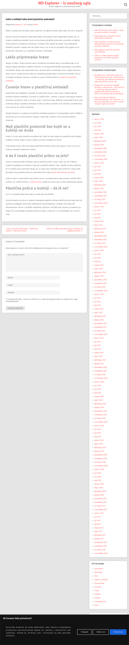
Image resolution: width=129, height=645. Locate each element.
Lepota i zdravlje (101, 580)
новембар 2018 (100, 458)
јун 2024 (97, 214)
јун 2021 (97, 345)
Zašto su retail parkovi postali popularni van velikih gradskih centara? (106, 57)
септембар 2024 (101, 203)
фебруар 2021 (100, 360)
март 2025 (98, 181)
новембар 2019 (100, 415)
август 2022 (99, 294)
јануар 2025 (99, 188)
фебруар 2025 (100, 185)
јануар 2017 (99, 539)
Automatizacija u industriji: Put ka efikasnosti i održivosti (107, 37)
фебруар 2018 (100, 491)
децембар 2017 (100, 499)
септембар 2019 (101, 422)
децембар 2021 (100, 323)
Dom (96, 576)
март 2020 (98, 400)
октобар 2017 (99, 506)
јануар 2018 (99, 495)
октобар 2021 (99, 331)
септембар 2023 (100, 247)
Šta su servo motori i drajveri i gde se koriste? (109, 103)
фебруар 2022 (100, 316)
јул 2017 (97, 517)
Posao (96, 591)
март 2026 (98, 137)
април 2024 (99, 221)
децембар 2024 (100, 192)
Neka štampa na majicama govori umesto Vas (109, 80)
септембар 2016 (101, 553)
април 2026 (99, 134)
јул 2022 (97, 298)
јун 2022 (97, 302)
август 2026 (99, 119)
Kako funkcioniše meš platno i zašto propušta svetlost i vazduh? (108, 31)
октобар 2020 (100, 375)
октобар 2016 (100, 550)
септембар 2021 (100, 334)
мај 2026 (97, 130)
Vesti (96, 605)
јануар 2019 (99, 451)
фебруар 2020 (100, 404)
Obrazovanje (99, 583)
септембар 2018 (101, 466)
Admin (35, 25)
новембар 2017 (100, 502)
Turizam (97, 598)
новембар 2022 (100, 283)
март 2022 (98, 312)
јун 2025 (97, 170)
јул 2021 (97, 342)
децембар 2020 (100, 367)
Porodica (97, 587)
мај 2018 (97, 480)
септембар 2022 (100, 291)
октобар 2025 (99, 156)
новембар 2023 (100, 240)
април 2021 (99, 353)
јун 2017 (97, 520)
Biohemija (98, 572)
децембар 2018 (100, 455)
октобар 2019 (100, 418)
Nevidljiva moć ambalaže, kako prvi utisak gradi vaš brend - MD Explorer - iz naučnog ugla (109, 77)
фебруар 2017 (100, 535)
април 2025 (99, 178)
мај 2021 (97, 349)
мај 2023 (97, 261)
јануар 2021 (99, 364)
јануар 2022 (99, 320)
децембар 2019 (100, 411)
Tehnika (97, 594)
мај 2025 (97, 174)
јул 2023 (97, 254)
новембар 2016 (100, 546)
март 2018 (98, 488)
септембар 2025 (100, 159)
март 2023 (98, 269)
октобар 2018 (100, 462)
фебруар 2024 (100, 229)
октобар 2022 (99, 287)
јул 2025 (97, 167)
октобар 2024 (100, 199)
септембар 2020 (101, 378)
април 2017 (99, 528)
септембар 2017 (100, 510)
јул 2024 (97, 210)
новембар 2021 (100, 327)
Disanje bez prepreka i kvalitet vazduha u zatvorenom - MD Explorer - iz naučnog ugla (109, 87)
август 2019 (99, 426)
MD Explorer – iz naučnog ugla (64, 3)
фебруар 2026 (100, 141)
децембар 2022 (100, 280)
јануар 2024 (99, 232)
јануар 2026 (99, 145)
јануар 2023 (99, 276)
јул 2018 (97, 473)
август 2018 (99, 469)
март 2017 (98, 531)
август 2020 (99, 382)
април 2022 (99, 309)
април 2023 (99, 265)
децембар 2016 (100, 542)
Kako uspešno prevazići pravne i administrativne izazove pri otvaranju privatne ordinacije (109, 44)
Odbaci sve (100, 632)
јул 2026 (97, 123)
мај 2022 (97, 305)
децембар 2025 (100, 148)
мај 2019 (97, 437)
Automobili (98, 569)
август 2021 (99, 338)
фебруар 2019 (100, 447)
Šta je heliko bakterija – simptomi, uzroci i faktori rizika (22, 230)
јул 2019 (97, 429)
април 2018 (99, 484)
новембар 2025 (100, 152)
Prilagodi (84, 632)
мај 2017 (97, 524)
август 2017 (99, 513)
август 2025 (99, 163)
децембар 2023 (100, 236)
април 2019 (99, 440)
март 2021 (98, 356)
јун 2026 (97, 126)
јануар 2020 (99, 407)
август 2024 (99, 207)
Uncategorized (100, 601)
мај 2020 (97, 393)
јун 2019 (97, 433)
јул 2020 (97, 385)
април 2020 (99, 396)
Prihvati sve (118, 632)
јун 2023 (97, 258)
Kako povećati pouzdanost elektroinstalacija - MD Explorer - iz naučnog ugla (108, 99)
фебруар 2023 (100, 272)
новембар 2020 (100, 371)
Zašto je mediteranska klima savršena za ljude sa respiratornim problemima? (109, 91)
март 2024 (98, 225)
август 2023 (99, 250)
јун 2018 (97, 477)
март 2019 (98, 444)
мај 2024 (97, 218)
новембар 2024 (100, 196)
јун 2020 (97, 389)
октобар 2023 (99, 243)
